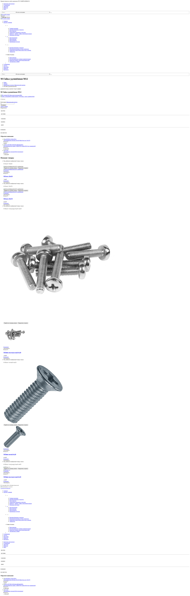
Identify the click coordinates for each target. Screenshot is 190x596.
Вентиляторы (13, 39)
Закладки (6, 6)
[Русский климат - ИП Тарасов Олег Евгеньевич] (5, 14)
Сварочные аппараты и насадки (18, 32)
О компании (7, 5)
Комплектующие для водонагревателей (19, 60)
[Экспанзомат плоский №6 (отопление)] (96, 150)
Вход (5, 9)
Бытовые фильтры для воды (17, 29)
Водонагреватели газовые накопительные (20, 59)
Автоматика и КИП (15, 61)
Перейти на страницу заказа (10, 168)
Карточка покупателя (9, 3)
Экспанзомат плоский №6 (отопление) (13, 151)
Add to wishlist (4, 106)
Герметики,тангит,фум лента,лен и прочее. (20, 50)
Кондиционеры (13, 37)
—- (7, 36)
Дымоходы (12, 51)
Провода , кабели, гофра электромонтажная (21, 33)
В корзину (3, 105)
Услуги (5, 65)
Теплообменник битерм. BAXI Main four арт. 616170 (17, 140)
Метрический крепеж (11, 102)
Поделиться (4, 108)
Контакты (6, 69)
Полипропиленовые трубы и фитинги (19, 49)
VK (9, 488)
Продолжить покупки (23, 168)
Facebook (3, 488)
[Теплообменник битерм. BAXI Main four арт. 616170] (96, 139)
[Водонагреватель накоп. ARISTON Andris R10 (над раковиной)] (96, 144)
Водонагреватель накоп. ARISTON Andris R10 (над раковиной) (20, 146)
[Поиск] (51, 12)
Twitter (7, 488)
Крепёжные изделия (15, 41)
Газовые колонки (14, 28)
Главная (6, 21)
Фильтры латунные (14, 35)
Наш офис (6, 67)
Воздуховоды (13, 31)
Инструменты (13, 40)
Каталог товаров (8, 22)
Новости (6, 7)
